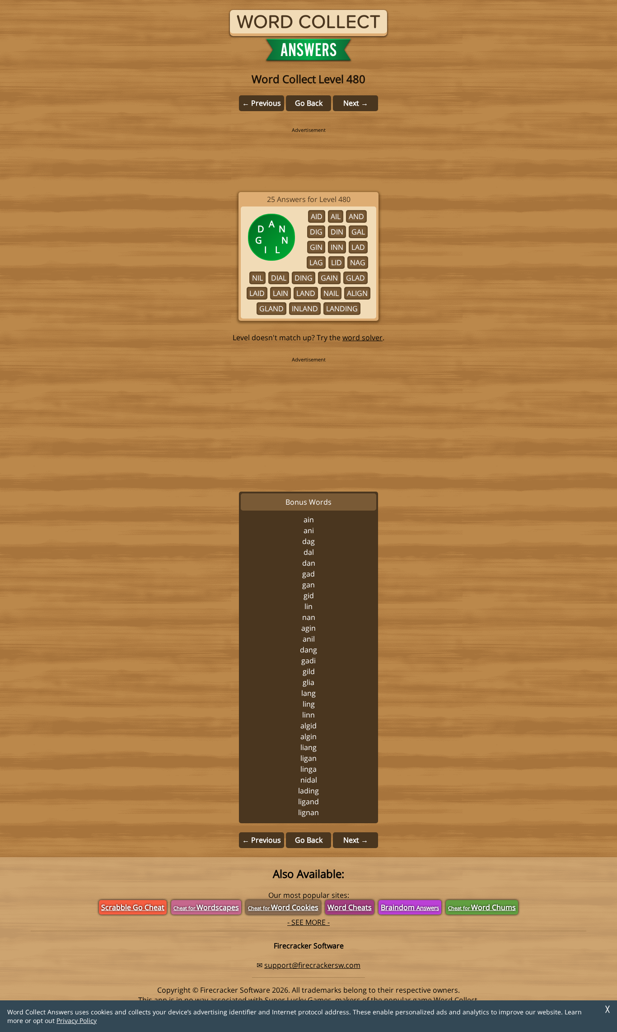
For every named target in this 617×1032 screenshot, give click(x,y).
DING (303, 278)
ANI (309, 530)
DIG (316, 232)
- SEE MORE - (308, 922)
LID (336, 262)
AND (356, 216)
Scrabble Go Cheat (132, 907)
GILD (309, 671)
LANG (308, 693)
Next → (355, 103)
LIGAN (308, 758)
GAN (308, 585)
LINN (308, 715)
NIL (257, 278)
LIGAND (308, 802)
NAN (308, 617)
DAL (309, 552)
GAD (308, 574)
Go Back (309, 103)
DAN (308, 563)
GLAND (271, 309)
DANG (308, 650)
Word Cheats (349, 907)
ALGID (308, 726)
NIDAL (308, 780)
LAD (358, 247)
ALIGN (357, 293)
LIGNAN (308, 812)
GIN (316, 247)
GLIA (308, 682)
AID (317, 216)
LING (309, 704)
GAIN (329, 278)
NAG (357, 262)
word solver (362, 337)
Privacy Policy (76, 1020)
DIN (337, 232)
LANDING (342, 309)
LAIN (280, 293)
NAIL (331, 293)
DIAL (278, 278)
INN (337, 247)
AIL (336, 216)
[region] (308, 153)
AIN (309, 520)
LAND (305, 293)
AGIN (308, 628)
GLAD (355, 278)
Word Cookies (283, 907)
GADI (308, 661)
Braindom (410, 907)
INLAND (305, 309)
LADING (308, 791)
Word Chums (482, 907)
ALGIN (308, 736)
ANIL (309, 639)
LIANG (308, 747)
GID (309, 595)
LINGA (308, 769)
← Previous (261, 103)
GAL (358, 232)
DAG (308, 541)
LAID (257, 293)
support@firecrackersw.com (312, 965)
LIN (308, 606)
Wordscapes (206, 907)
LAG (316, 262)
